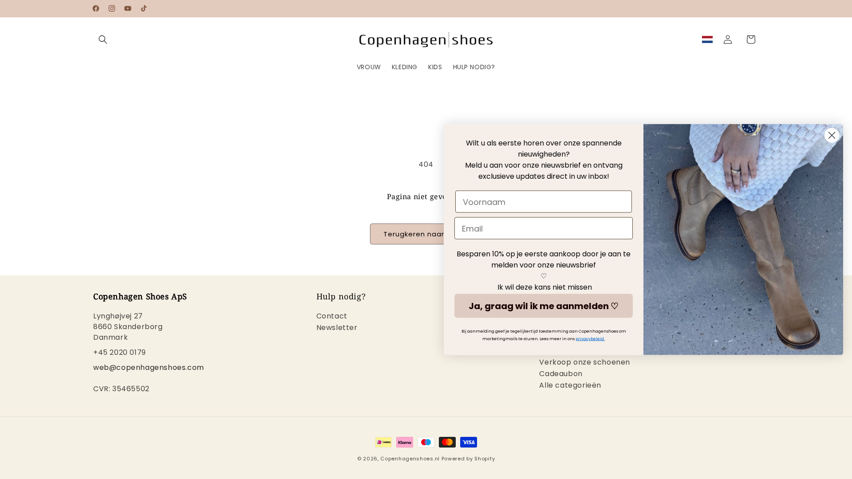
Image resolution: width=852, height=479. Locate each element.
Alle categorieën (570, 385)
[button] (103, 39)
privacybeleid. (590, 339)
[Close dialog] (832, 135)
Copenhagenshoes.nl (410, 458)
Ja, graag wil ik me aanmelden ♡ (544, 306)
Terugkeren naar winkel (426, 234)
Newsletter (337, 327)
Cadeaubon (560, 374)
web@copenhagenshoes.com (148, 367)
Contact (331, 317)
